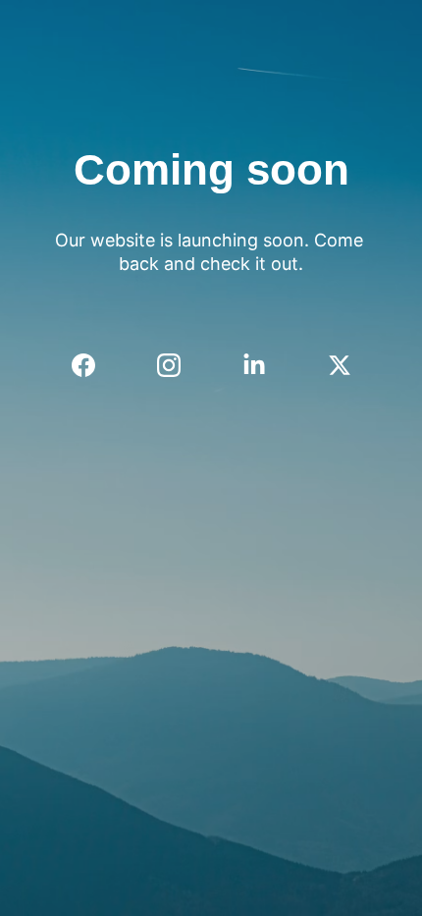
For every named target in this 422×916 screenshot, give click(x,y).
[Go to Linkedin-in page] (264, 365)
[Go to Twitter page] (339, 365)
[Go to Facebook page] (93, 365)
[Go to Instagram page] (178, 365)
